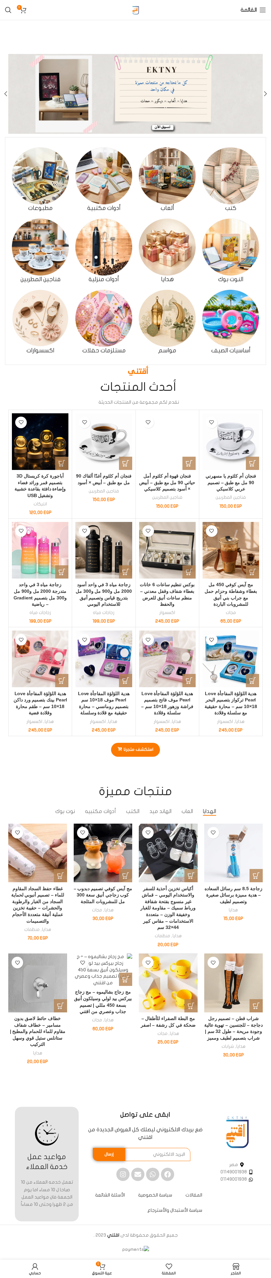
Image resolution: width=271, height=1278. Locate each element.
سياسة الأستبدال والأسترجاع (174, 1210)
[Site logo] (135, 9)
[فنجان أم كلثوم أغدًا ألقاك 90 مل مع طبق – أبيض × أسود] (103, 441)
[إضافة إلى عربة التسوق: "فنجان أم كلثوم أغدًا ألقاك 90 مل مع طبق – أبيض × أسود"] (125, 463)
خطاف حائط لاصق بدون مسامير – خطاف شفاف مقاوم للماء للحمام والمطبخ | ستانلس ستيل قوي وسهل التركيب (37, 1031)
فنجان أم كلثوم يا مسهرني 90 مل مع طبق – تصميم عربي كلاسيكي (231, 482)
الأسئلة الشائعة (110, 1195)
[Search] (8, 10)
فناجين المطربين (230, 497)
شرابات (227, 1046)
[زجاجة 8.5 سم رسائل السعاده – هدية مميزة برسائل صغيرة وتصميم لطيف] (233, 853)
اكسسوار (167, 612)
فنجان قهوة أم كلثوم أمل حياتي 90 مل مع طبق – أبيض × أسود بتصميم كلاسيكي (167, 482)
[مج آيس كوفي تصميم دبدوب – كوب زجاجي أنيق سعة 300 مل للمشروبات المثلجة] (103, 853)
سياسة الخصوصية (155, 1195)
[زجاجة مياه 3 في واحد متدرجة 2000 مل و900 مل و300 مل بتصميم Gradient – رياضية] (40, 550)
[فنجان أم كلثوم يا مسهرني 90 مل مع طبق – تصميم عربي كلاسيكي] (231, 441)
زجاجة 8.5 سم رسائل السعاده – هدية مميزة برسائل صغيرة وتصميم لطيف (233, 895)
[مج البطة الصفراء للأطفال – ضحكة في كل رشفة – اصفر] (168, 982)
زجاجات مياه (103, 612)
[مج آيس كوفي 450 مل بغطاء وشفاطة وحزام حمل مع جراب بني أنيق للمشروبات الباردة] (231, 550)
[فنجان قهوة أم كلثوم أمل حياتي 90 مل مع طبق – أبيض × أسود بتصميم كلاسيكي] (167, 441)
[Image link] (237, 1132)
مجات (231, 612)
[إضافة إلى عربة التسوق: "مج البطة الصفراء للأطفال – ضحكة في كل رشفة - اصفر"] (191, 1005)
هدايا (240, 721)
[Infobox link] (230, 179)
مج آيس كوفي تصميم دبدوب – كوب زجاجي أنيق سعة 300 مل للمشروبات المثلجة (103, 895)
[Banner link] (135, 94)
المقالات (193, 1195)
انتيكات (40, 504)
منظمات (162, 936)
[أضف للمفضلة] (211, 422)
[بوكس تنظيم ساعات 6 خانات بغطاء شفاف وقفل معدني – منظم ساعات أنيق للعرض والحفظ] (167, 550)
